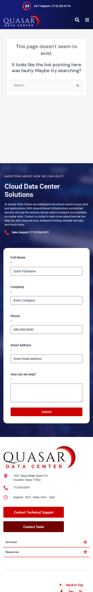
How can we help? (23, 377)
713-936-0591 (21, 487)
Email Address (21, 347)
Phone (15, 318)
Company (17, 289)
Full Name (18, 260)
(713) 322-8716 (61, 6)
